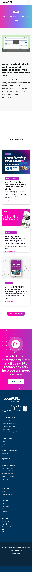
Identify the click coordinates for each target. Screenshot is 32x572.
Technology (5, 479)
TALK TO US (16, 381)
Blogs (3, 491)
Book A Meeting (6, 429)
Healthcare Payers (7, 468)
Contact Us (5, 521)
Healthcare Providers (8, 471)
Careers (4, 509)
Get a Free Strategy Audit (10, 432)
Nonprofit (5, 482)
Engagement (6, 459)
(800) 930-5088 (7, 527)
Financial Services (7, 474)
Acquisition (5, 453)
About (4, 503)
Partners (4, 512)
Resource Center (7, 494)
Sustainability (6, 506)
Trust (16, 557)
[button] (28, 2)
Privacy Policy (16, 553)
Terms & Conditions (16, 560)
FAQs (3, 497)
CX (3, 447)
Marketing (5, 441)
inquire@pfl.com (7, 524)
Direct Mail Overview (8, 421)
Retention (5, 456)
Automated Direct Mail (9, 423)
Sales (3, 444)
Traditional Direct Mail (8, 426)
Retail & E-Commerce (8, 476)
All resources (16, 314)
